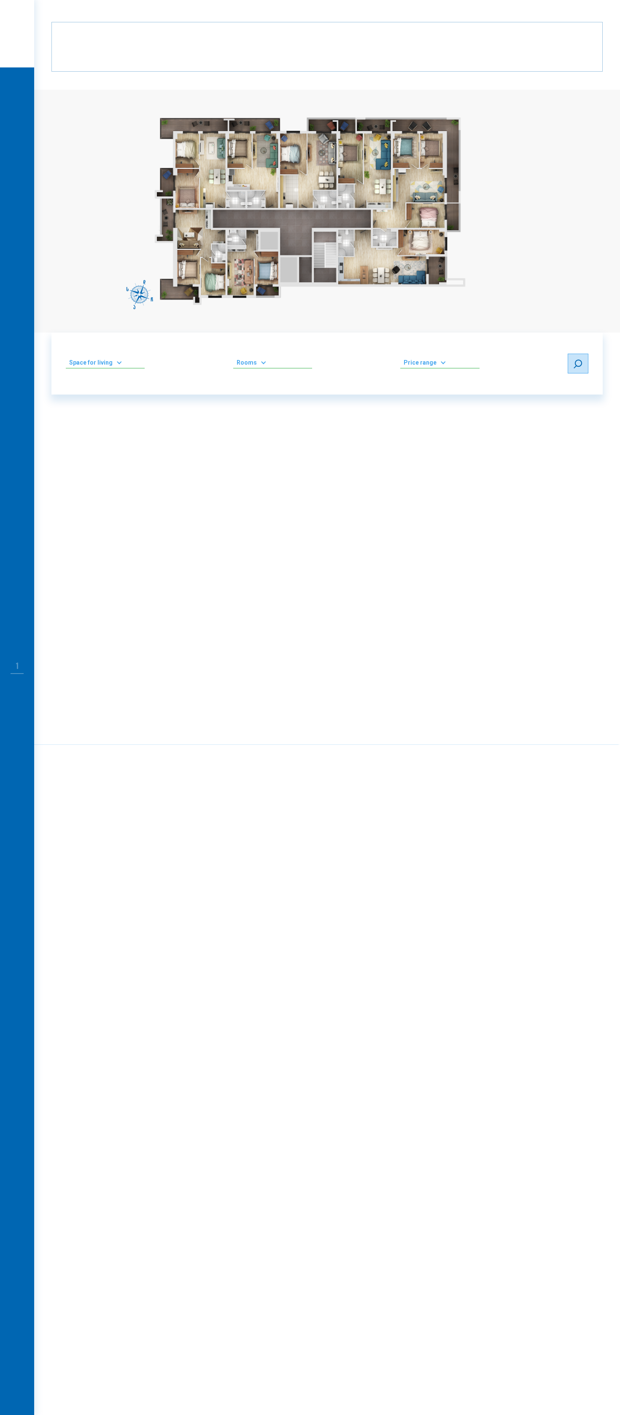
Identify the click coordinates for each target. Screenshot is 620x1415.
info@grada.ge (359, 1220)
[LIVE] (17, 85)
